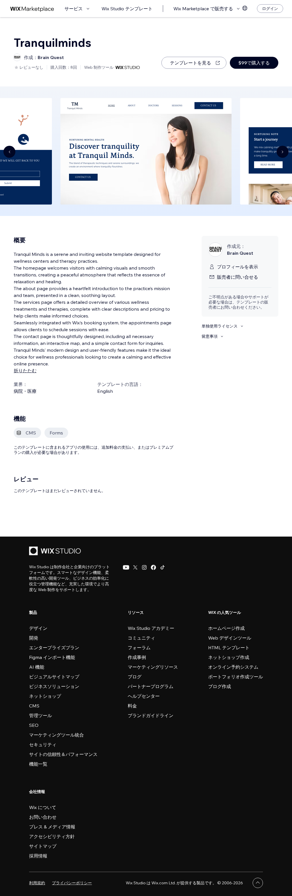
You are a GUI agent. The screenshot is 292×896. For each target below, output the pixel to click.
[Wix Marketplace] (32, 8)
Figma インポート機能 (52, 657)
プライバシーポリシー (72, 882)
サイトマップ (42, 846)
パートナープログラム (150, 686)
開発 (33, 638)
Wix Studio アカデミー (151, 628)
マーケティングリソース (153, 667)
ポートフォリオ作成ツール (235, 676)
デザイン (38, 628)
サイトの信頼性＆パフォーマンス (63, 754)
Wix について (42, 807)
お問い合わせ (42, 817)
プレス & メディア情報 (52, 827)
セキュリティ (42, 744)
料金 (132, 706)
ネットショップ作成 (228, 657)
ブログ (134, 676)
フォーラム (139, 647)
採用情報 (38, 856)
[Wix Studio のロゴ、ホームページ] (56, 552)
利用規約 (37, 882)
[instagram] (144, 567)
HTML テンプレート (229, 647)
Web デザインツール (229, 638)
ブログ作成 (219, 686)
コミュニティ (141, 638)
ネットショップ (45, 696)
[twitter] (135, 567)
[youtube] (126, 567)
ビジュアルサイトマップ (54, 676)
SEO (33, 725)
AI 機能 (36, 667)
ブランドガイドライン (150, 715)
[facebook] (153, 567)
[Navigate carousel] (9, 152)
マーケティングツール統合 (56, 735)
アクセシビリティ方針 (52, 836)
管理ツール (40, 715)
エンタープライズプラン (54, 647)
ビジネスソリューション (54, 686)
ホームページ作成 (226, 628)
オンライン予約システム (233, 667)
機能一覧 (38, 764)
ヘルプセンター (144, 696)
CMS (34, 706)
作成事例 (137, 657)
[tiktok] (162, 567)
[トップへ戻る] (258, 883)
